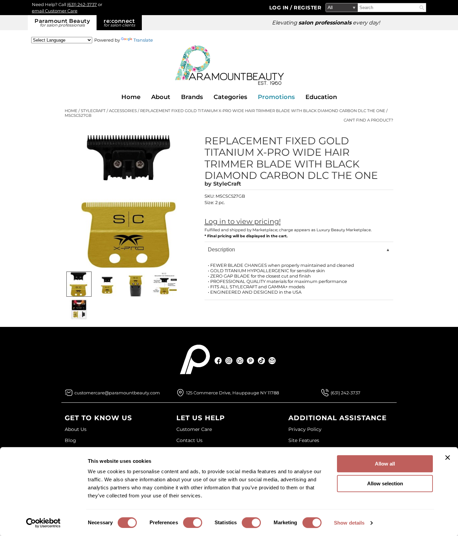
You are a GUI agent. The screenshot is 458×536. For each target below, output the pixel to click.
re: (119, 23)
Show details (349, 523)
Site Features (303, 440)
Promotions (276, 97)
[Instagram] (229, 360)
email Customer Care (54, 10)
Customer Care (194, 429)
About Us (76, 429)
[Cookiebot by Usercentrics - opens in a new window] (43, 523)
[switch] (192, 522)
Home (130, 97)
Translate (143, 40)
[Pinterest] (250, 360)
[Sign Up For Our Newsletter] (272, 360)
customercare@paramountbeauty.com (117, 392)
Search (421, 7)
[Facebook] (218, 360)
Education (321, 97)
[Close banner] (447, 457)
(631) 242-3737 (82, 4)
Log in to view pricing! (243, 221)
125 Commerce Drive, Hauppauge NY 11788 (232, 392)
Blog (70, 440)
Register (307, 7)
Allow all (385, 464)
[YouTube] (240, 360)
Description (221, 249)
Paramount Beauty (62, 23)
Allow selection (385, 483)
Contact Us (189, 440)
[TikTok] (261, 360)
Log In (279, 7)
